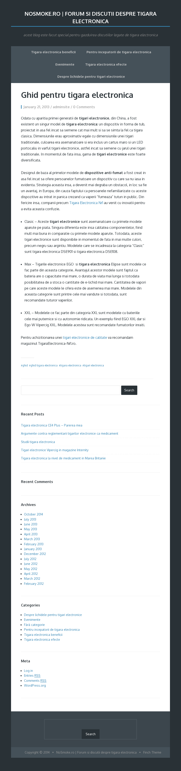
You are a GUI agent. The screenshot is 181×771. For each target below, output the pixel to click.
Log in (28, 670)
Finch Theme (152, 752)
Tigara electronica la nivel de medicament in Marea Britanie (63, 458)
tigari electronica (94, 365)
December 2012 (35, 554)
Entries (32, 675)
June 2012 (31, 564)
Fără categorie (34, 625)
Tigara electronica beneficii (53, 52)
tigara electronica (70, 365)
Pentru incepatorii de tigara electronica (119, 52)
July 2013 (30, 519)
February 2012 (34, 583)
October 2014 (33, 514)
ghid (25, 365)
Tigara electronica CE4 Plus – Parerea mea (51, 425)
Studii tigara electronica (38, 442)
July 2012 (30, 559)
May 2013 (30, 529)
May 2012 (30, 569)
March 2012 (32, 578)
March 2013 (32, 539)
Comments (35, 680)
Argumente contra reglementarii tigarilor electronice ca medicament (69, 433)
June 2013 (30, 524)
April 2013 (31, 534)
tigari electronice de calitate (85, 337)
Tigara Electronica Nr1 (86, 203)
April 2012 (31, 574)
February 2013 (33, 544)
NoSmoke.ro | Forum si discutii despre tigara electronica (90, 17)
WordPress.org (35, 685)
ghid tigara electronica (44, 365)
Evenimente (64, 64)
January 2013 (33, 549)
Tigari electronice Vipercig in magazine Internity (55, 450)
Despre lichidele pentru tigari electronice (91, 76)
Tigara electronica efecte (106, 64)
